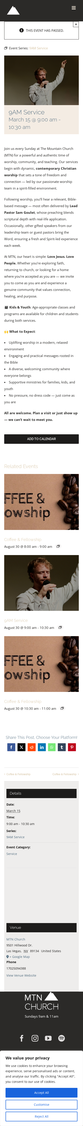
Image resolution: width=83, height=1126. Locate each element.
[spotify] (61, 1038)
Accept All (41, 1093)
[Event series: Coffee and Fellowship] (58, 546)
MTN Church (15, 939)
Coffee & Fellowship (22, 539)
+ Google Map (20, 957)
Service (11, 854)
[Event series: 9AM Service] (60, 627)
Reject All (41, 1116)
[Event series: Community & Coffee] (62, 708)
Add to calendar (41, 439)
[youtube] (48, 1038)
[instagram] (35, 1038)
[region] (41, 1088)
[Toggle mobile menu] (74, 8)
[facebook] (21, 1038)
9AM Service (16, 620)
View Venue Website (21, 975)
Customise (41, 1104)
